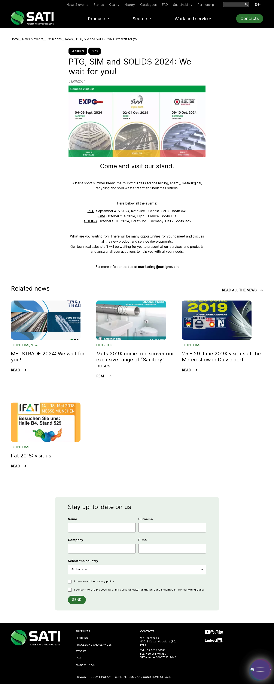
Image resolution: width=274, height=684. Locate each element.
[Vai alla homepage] (32, 24)
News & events (77, 4)
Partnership (206, 4)
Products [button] (97, 18)
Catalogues (148, 4)
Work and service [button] (192, 18)
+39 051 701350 (156, 653)
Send (77, 600)
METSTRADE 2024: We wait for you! (48, 356)
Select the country (83, 561)
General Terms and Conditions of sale (143, 676)
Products (83, 631)
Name (72, 519)
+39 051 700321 (155, 650)
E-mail (143, 540)
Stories (99, 4)
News (69, 39)
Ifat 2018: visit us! (32, 455)
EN (257, 4)
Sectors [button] (140, 18)
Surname (145, 519)
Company (75, 540)
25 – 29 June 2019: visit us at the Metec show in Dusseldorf (221, 356)
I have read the (94, 581)
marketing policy (193, 589)
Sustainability (182, 4)
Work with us (85, 664)
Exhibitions (54, 39)
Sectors (82, 638)
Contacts (249, 18)
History (130, 4)
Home (15, 39)
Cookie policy (101, 676)
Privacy (81, 676)
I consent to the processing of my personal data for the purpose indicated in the (139, 589)
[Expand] (260, 669)
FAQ (165, 4)
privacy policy (105, 581)
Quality (114, 4)
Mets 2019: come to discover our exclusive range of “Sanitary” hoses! (135, 359)
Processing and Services (94, 644)
